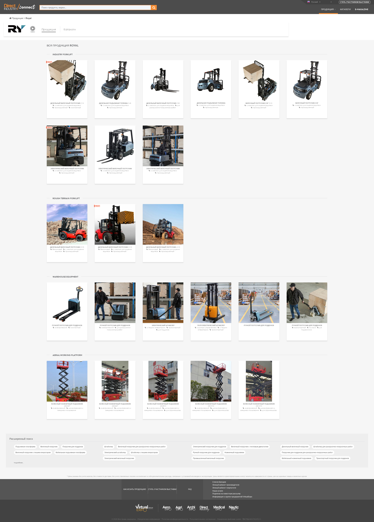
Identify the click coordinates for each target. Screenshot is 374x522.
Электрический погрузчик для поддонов (209, 447)
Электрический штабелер (115, 452)
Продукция (327, 9)
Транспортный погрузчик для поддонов (332, 458)
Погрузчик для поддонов (73, 447)
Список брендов (219, 482)
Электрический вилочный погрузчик (119, 458)
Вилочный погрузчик (48, 447)
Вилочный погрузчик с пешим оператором (33, 452)
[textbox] (95, 7)
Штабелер (108, 447)
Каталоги (345, 9)
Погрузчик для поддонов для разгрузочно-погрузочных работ (307, 452)
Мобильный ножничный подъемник (296, 458)
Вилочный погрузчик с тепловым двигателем (249, 447)
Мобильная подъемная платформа (70, 452)
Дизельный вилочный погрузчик (295, 447)
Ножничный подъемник (234, 452)
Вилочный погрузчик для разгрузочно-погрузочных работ (142, 447)
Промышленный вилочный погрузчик (208, 458)
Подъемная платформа (25, 447)
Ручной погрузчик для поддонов (206, 452)
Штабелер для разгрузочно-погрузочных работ (333, 447)
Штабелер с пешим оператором (144, 452)
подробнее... (19, 462)
